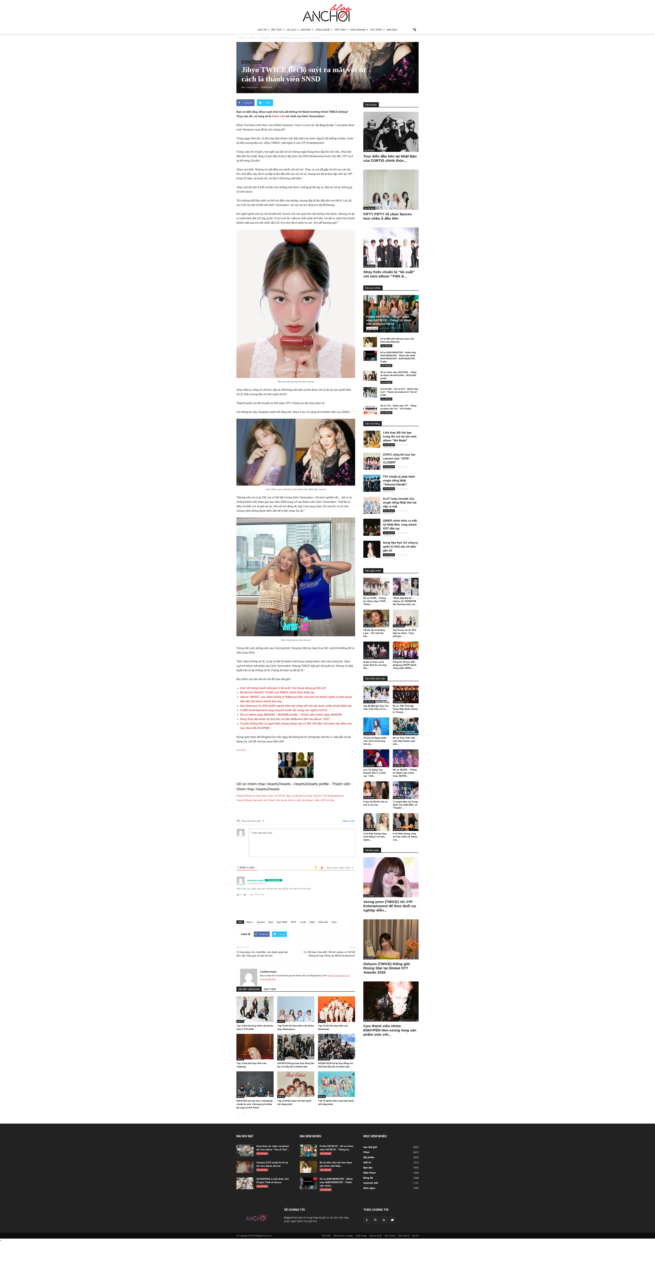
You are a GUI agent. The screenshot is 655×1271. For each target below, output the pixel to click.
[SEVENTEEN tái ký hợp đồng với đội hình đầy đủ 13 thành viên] (336, 1046)
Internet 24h (370, 1182)
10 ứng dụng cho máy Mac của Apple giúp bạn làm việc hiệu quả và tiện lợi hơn (262, 954)
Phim (366, 1152)
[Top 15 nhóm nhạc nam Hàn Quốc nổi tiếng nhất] (336, 1084)
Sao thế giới (256, 62)
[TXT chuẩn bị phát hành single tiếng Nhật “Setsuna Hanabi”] (371, 483)
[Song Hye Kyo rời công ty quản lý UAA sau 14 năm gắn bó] (371, 549)
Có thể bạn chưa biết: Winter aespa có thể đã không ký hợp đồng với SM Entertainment (329, 954)
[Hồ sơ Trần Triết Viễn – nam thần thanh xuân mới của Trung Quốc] (406, 726)
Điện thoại (369, 1172)
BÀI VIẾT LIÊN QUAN (249, 989)
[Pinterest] (375, 1220)
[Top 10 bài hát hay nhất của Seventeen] (336, 1009)
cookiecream (268, 971)
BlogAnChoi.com (293, 1217)
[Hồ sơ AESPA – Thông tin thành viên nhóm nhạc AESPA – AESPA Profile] (406, 758)
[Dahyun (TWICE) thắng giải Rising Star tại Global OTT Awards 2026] (391, 939)
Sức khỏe (376, 29)
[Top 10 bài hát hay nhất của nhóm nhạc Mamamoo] (295, 1009)
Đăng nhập (348, 821)
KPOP (293, 922)
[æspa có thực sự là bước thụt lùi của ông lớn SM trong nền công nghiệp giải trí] (376, 650)
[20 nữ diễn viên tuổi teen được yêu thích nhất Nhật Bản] (370, 342)
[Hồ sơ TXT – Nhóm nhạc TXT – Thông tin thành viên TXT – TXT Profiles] (370, 409)
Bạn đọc (392, 29)
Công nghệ (322, 29)
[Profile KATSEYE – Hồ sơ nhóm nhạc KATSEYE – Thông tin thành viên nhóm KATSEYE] (393, 314)
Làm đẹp (306, 29)
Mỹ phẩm (368, 1157)
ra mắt (303, 922)
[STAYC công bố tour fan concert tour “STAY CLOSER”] (371, 461)
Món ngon (369, 1188)
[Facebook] (366, 1220)
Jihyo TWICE (282, 922)
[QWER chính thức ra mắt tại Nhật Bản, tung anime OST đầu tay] (371, 527)
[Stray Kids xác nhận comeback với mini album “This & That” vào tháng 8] (244, 1151)
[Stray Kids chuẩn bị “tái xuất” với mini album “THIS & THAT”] (391, 247)
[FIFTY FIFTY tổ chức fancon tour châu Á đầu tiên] (391, 190)
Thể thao (340, 29)
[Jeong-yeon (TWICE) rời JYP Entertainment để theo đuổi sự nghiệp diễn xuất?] (391, 877)
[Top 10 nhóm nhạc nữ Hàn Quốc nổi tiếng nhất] (295, 1084)
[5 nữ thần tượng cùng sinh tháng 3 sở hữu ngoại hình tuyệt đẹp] (376, 822)
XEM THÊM (270, 989)
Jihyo (271, 922)
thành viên (278, 116)
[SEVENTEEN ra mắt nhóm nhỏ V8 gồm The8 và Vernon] (244, 1183)
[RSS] (383, 1220)
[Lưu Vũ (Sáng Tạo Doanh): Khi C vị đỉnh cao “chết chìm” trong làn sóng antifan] (376, 758)
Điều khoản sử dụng (343, 1235)
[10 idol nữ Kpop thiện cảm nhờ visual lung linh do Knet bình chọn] (376, 726)
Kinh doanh (358, 29)
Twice (334, 922)
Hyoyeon (261, 922)
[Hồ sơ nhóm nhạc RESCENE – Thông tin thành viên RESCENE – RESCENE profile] (370, 375)
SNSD (312, 922)
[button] (414, 30)
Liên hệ (415, 1235)
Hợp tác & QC (375, 1235)
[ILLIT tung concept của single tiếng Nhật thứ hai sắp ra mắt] (371, 505)
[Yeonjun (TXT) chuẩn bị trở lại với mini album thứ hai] (244, 1167)
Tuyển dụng (360, 1235)
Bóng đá (368, 1177)
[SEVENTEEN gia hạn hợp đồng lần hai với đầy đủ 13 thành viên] (295, 1046)
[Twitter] (392, 1220)
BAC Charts (390, 1235)
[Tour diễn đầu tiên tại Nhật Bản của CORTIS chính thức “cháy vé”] (391, 132)
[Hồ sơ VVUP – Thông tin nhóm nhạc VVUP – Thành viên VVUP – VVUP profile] (376, 586)
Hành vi (249, 922)
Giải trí (262, 29)
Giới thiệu (326, 1235)
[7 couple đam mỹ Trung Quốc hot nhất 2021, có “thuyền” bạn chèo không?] (406, 790)
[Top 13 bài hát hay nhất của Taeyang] (255, 1046)
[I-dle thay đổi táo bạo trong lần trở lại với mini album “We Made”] (371, 439)
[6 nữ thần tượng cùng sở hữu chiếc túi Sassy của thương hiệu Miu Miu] (406, 822)
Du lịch (291, 29)
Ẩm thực (276, 29)
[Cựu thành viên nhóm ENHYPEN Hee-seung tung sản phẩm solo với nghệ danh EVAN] (391, 1001)
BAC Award (403, 1235)
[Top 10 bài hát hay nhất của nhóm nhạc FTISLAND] (255, 1009)
